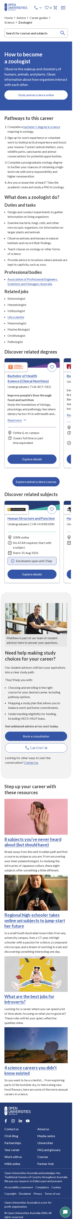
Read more (15, 420)
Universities (45, 1143)
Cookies (56, 1187)
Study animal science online (36, 95)
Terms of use (52, 1193)
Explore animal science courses (36, 482)
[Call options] (38, 8)
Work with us (13, 1157)
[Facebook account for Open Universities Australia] (5, 1121)
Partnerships (12, 1143)
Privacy (37, 1193)
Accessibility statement (18, 1187)
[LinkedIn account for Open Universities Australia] (20, 1121)
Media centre (46, 1136)
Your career (12, 1150)
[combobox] (36, 33)
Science (9, 22)
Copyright (10, 1193)
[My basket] (55, 8)
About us (43, 1129)
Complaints (42, 1187)
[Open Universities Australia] (15, 10)
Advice (21, 18)
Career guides (39, 18)
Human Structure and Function (31, 518)
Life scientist (16, 317)
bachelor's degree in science (41, 127)
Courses (42, 1157)
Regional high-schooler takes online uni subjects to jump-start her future (34, 920)
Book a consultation (36, 736)
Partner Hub (45, 1164)
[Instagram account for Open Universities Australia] (13, 1121)
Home (8, 18)
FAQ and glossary (49, 1150)
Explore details (32, 459)
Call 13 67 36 (39, 748)
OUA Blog (11, 1136)
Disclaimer (25, 1193)
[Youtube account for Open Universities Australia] (27, 1121)
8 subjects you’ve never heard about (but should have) (32, 842)
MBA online (12, 1164)
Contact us (31, 762)
